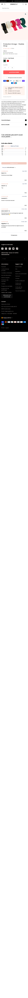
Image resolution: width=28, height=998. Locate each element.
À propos (3, 266)
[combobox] (12, 8)
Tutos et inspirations (20, 291)
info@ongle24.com (9, 311)
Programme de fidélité (6, 286)
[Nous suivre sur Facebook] (2, 249)
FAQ (16, 269)
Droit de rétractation (6, 275)
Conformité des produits (5, 269)
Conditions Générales (6, 273)
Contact (17, 278)
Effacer (24, 8)
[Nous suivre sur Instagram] (6, 249)
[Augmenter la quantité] (12, 67)
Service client (18, 266)
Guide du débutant (20, 280)
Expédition (17, 271)
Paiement (17, 276)
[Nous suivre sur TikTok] (17, 249)
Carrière (3, 284)
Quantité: (5, 65)
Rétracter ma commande (7, 296)
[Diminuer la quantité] (5, 67)
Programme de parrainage (5, 289)
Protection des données (4, 280)
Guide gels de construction (18, 287)
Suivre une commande (21, 273)
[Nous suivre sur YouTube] (13, 249)
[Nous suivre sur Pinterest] (10, 249)
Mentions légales (5, 277)
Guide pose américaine (18, 283)
